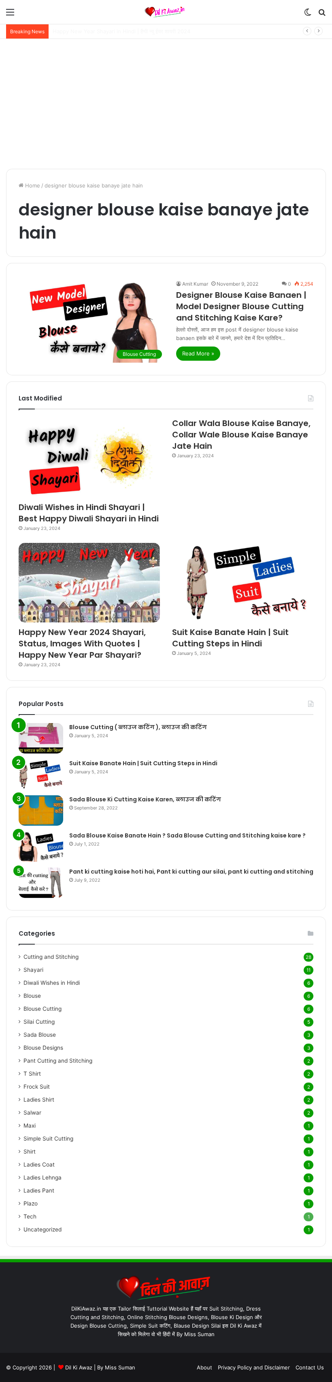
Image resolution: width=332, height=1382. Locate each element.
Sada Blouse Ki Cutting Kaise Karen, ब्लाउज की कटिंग (145, 799)
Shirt (29, 1151)
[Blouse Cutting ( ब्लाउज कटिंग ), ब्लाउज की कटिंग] (41, 738)
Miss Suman (120, 1367)
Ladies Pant (38, 1190)
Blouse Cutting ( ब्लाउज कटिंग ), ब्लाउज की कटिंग (138, 727)
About (204, 1367)
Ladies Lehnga (42, 1177)
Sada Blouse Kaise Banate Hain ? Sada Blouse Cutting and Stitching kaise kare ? (187, 835)
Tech (29, 1216)
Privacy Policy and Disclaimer (254, 1367)
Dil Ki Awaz (78, 1367)
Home (31, 185)
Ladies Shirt (38, 1099)
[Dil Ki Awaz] (166, 12)
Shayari (33, 970)
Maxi (29, 1125)
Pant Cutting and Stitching (57, 1060)
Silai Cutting (39, 1021)
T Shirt (32, 1073)
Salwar (32, 1112)
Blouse (32, 995)
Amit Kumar (195, 284)
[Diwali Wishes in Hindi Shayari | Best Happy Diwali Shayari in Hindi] (89, 457)
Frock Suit (36, 1086)
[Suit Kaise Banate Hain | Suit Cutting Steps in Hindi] (242, 583)
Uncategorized (42, 1229)
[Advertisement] (166, 104)
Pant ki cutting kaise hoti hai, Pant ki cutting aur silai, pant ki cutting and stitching (191, 872)
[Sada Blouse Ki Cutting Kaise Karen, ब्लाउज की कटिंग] (41, 810)
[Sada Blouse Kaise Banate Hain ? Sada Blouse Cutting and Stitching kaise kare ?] (41, 846)
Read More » (198, 353)
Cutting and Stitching (51, 957)
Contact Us (310, 1367)
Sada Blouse (39, 1034)
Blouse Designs (43, 1047)
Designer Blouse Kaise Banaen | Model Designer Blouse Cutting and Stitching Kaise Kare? (241, 306)
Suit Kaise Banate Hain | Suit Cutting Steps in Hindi (230, 637)
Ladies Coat (39, 1164)
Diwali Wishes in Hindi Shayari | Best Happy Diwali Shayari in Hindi (89, 513)
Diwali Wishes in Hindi (51, 982)
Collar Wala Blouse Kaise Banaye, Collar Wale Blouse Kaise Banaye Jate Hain (241, 435)
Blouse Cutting (42, 1008)
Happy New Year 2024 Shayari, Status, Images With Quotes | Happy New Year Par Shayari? (82, 643)
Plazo (30, 1203)
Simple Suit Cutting (48, 1138)
